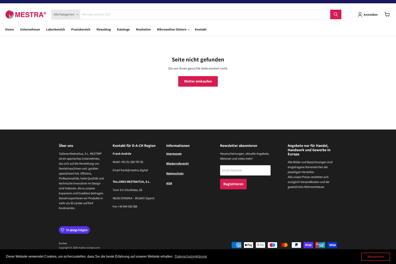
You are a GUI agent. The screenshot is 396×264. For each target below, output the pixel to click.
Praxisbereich (80, 29)
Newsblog (104, 29)
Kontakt (200, 29)
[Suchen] (335, 14)
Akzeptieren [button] (375, 256)
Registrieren (233, 184)
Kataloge (123, 29)
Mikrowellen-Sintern (172, 29)
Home (9, 29)
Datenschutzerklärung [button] (191, 256)
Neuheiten (143, 29)
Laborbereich (55, 29)
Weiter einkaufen (198, 81)
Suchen (63, 243)
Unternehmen (30, 29)
